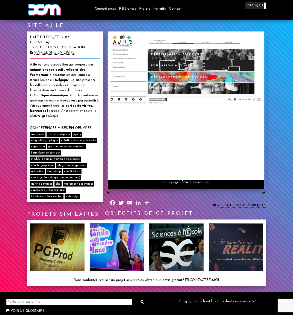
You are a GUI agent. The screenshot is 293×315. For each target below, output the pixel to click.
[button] (255, 5)
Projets (144, 8)
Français (255, 5)
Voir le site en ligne (54, 52)
